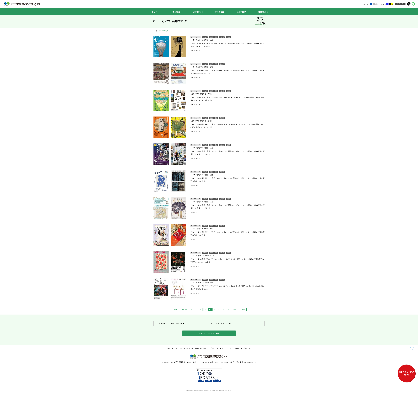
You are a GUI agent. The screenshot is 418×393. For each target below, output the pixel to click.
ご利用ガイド (197, 12)
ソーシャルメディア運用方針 (240, 348)
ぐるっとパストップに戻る (209, 333)
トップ (154, 12)
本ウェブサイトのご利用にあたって (193, 348)
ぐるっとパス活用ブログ (223, 323)
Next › (235, 309)
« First (175, 309)
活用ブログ (241, 12)
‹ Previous (183, 309)
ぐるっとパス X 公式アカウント (170, 323)
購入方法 (176, 12)
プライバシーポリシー (218, 348)
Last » (243, 309)
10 (228, 309)
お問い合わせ (262, 12)
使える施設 (219, 12)
